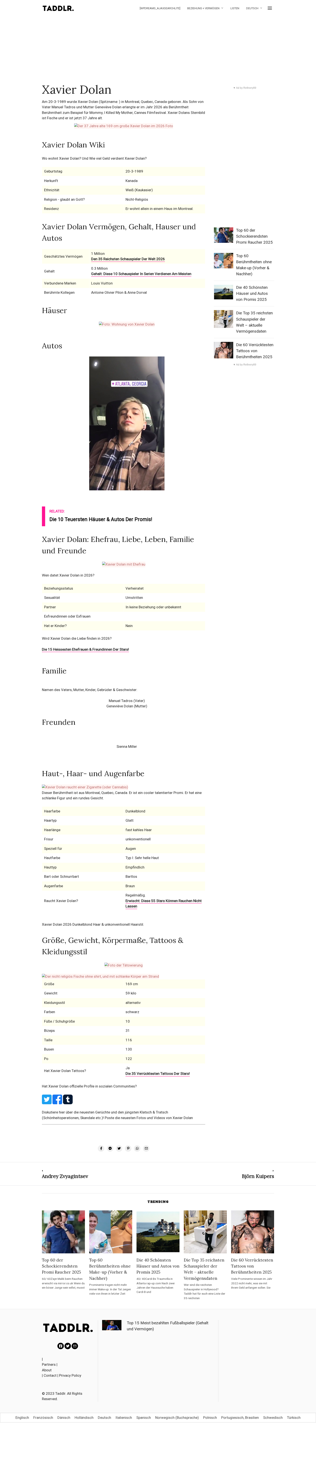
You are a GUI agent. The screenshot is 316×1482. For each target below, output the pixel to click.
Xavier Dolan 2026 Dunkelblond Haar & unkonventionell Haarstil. (93, 924)
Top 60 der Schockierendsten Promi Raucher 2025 (254, 236)
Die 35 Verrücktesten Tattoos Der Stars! (158, 1073)
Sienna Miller (127, 746)
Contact (50, 1375)
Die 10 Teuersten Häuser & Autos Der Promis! (100, 519)
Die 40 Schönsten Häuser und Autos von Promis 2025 (252, 293)
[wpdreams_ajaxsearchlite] (160, 8)
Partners (49, 1364)
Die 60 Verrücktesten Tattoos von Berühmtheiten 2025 (254, 351)
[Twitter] (67, 1346)
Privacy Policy (70, 1375)
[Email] (75, 1346)
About (47, 1370)
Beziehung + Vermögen (203, 8)
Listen (234, 8)
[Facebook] (60, 1346)
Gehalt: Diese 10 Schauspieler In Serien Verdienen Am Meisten (141, 274)
